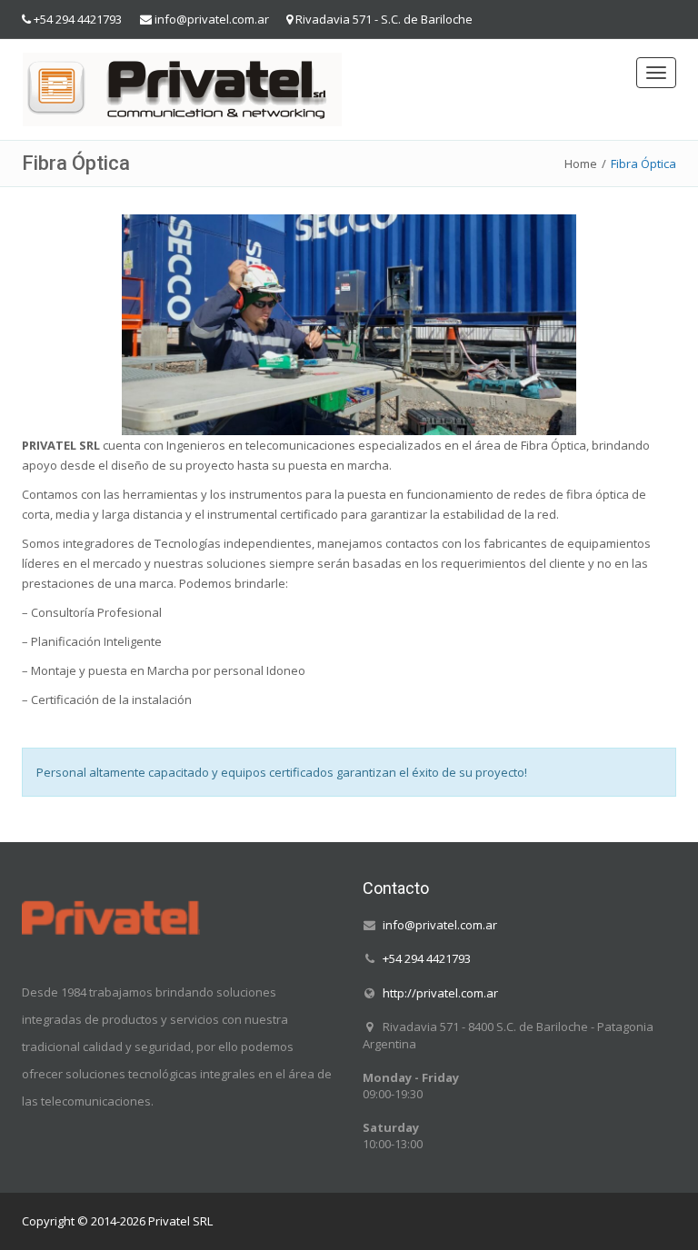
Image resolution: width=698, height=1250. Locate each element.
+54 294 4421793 (78, 19)
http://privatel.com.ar (440, 992)
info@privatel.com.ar (212, 19)
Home (580, 163)
